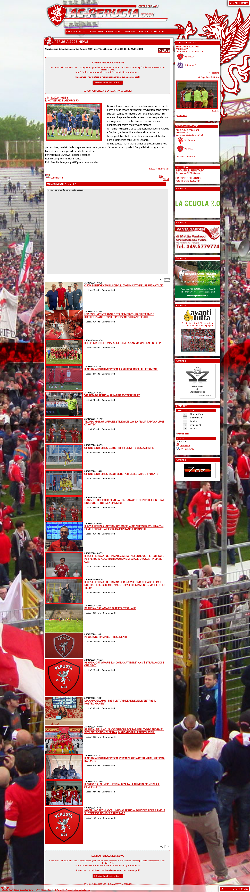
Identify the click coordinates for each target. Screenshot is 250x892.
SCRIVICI (127, 91)
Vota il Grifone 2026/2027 (188, 181)
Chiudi (166, 179)
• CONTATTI (157, 31)
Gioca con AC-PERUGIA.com (188, 173)
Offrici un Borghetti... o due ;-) (108, 83)
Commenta (57, 177)
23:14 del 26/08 (186, 449)
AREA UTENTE (241, 3)
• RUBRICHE (129, 31)
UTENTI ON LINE (240, 889)
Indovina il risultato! (185, 156)
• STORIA (143, 31)
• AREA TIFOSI (95, 31)
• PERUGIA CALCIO (75, 31)
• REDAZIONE (113, 31)
